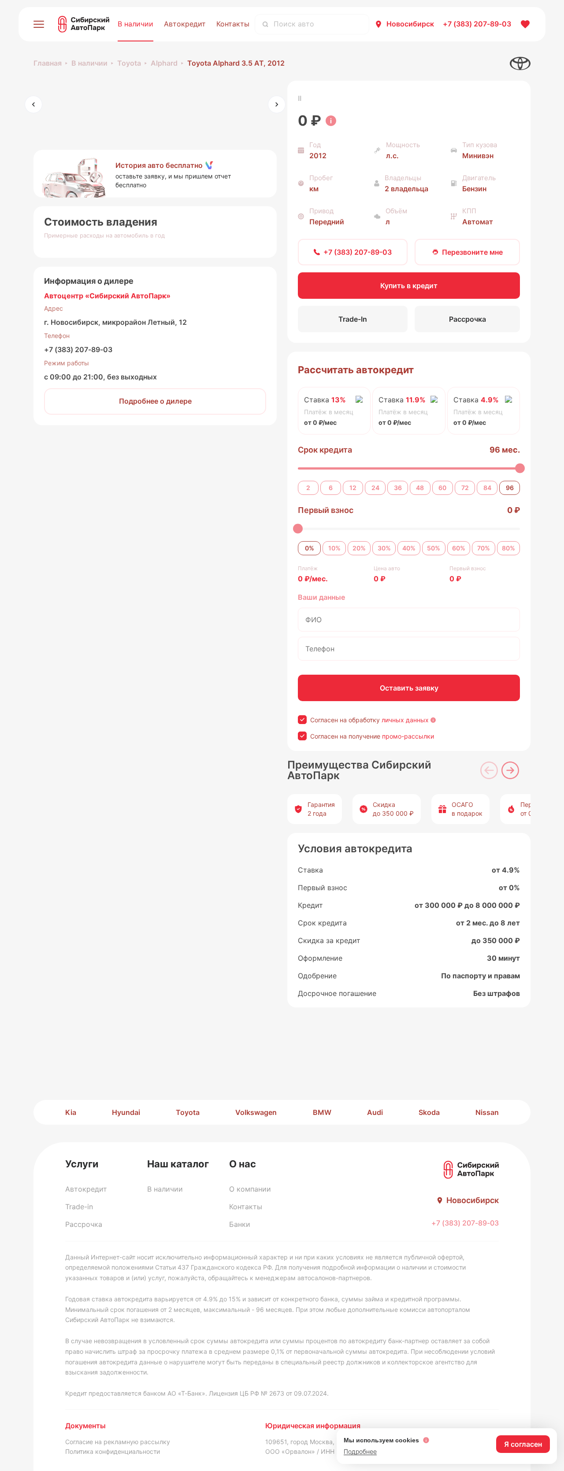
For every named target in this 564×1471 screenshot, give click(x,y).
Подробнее (360, 1451)
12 (352, 487)
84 (487, 487)
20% (359, 548)
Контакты (232, 23)
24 (375, 487)
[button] (155, 173)
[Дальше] (510, 770)
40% (409, 548)
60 (442, 487)
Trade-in (79, 1206)
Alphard (164, 63)
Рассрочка (83, 1224)
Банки (239, 1224)
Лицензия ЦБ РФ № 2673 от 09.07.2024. (269, 1393)
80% (508, 548)
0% (309, 548)
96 (510, 487)
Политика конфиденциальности (112, 1451)
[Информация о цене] (331, 120)
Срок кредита (325, 449)
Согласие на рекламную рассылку (117, 1441)
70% (483, 548)
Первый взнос (325, 510)
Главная (47, 63)
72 (465, 487)
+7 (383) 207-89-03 (78, 349)
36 (398, 487)
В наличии (135, 23)
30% (384, 548)
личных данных (405, 720)
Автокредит (185, 23)
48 (420, 487)
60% (458, 548)
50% (433, 548)
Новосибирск (410, 23)
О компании (250, 1189)
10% (334, 548)
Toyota (129, 63)
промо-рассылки (408, 736)
